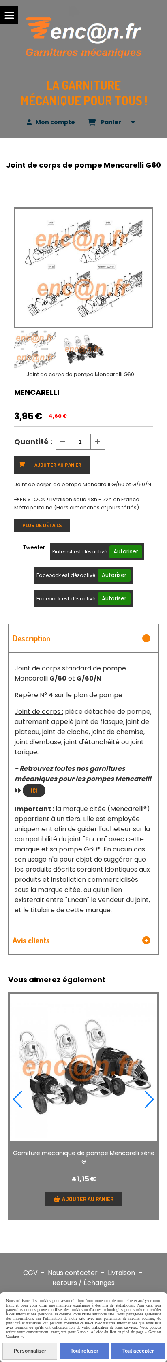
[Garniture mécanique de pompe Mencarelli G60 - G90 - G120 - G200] (83, 1067)
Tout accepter (138, 1351)
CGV (30, 1272)
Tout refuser (84, 1351)
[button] (17, 1100)
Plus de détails (42, 525)
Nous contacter (73, 1272)
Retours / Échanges (83, 1283)
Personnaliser (30, 1351)
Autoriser (125, 551)
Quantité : (33, 441)
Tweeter (34, 547)
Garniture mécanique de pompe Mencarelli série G (83, 1157)
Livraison (121, 1272)
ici (34, 790)
